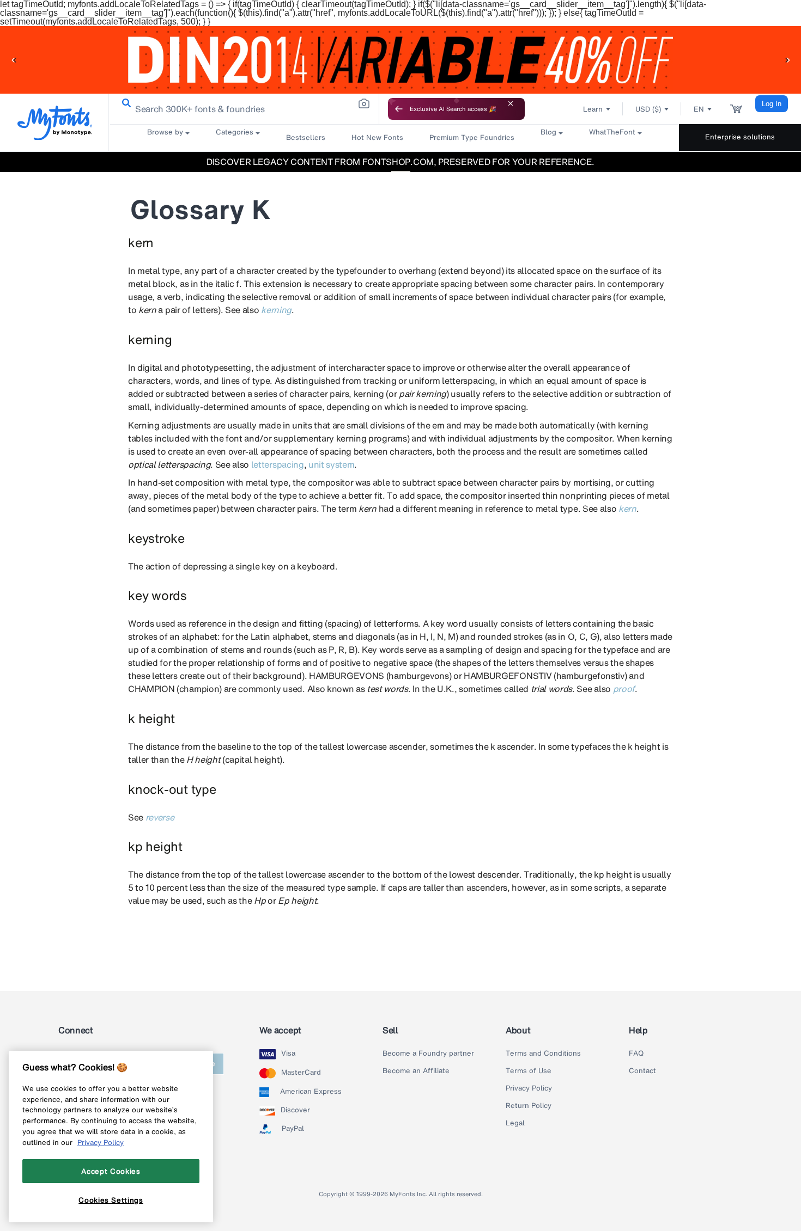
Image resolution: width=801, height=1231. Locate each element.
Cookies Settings (110, 1200)
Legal (515, 1123)
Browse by (165, 132)
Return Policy (528, 1105)
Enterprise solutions (740, 137)
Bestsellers (305, 137)
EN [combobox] (699, 109)
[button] (13, 60)
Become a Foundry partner (428, 1053)
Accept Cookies (110, 1171)
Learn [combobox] (593, 109)
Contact (642, 1071)
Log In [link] (771, 104)
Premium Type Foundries (471, 137)
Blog (548, 132)
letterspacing (277, 464)
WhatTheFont (612, 132)
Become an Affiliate (416, 1071)
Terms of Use (528, 1071)
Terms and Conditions (543, 1053)
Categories (234, 132)
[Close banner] (510, 103)
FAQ (636, 1053)
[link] (124, 103)
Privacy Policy (529, 1088)
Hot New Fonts (377, 137)
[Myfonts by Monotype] (54, 123)
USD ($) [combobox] (648, 109)
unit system (331, 464)
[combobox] (244, 109)
